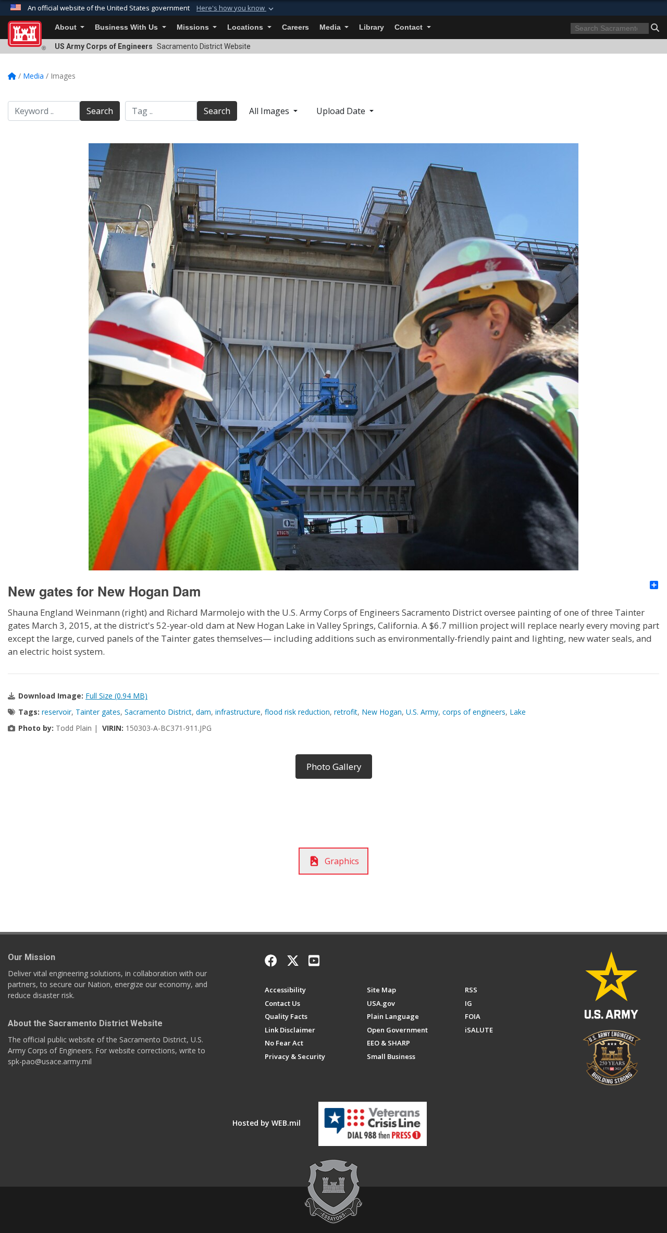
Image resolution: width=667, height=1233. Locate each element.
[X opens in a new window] (293, 960)
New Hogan (382, 712)
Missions (194, 27)
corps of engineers (473, 712)
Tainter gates (98, 712)
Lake (518, 712)
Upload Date (341, 111)
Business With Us (127, 27)
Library (371, 27)
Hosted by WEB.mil (266, 1123)
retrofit (345, 712)
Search (100, 111)
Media (331, 27)
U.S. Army (422, 712)
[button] (236, 8)
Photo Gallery (333, 767)
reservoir (56, 712)
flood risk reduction (297, 712)
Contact (409, 27)
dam (203, 712)
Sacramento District (158, 712)
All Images (270, 111)
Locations (246, 27)
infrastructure (238, 712)
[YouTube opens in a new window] (313, 960)
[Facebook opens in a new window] (271, 960)
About (67, 27)
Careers (295, 27)
